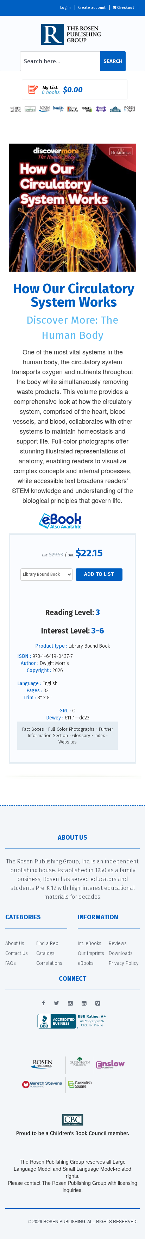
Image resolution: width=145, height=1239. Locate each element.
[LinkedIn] (84, 1003)
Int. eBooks (89, 943)
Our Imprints (91, 953)
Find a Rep (47, 943)
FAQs (10, 963)
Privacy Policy (124, 963)
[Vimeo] (97, 1003)
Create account (92, 7)
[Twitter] (56, 1003)
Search (112, 61)
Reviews (118, 943)
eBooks (86, 963)
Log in (65, 7)
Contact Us (16, 953)
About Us (14, 943)
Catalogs (45, 953)
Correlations (49, 963)
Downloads (121, 953)
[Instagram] (70, 1003)
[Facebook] (43, 1003)
